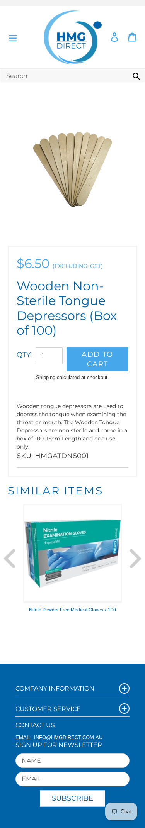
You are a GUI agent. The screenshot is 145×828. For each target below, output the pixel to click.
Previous (9, 558)
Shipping (45, 377)
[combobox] (72, 76)
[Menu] (13, 37)
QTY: (24, 355)
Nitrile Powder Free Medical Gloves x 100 (72, 610)
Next (135, 558)
